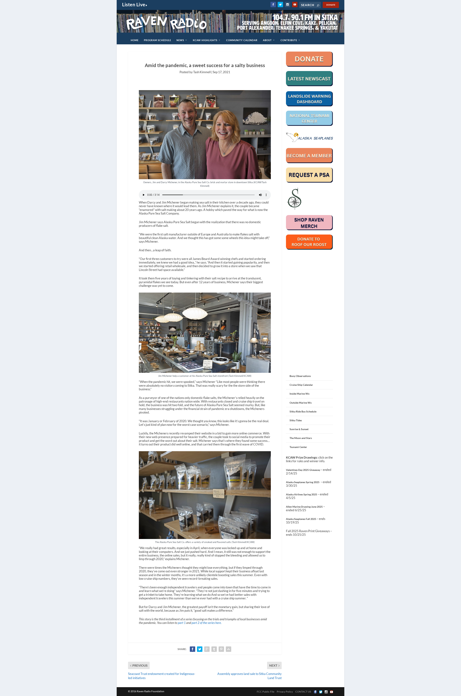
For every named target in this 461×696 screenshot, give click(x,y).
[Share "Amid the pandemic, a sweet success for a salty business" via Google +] (207, 649)
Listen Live (133, 4)
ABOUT (267, 40)
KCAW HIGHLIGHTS (205, 40)
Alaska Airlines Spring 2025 (301, 494)
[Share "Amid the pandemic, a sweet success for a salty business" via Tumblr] (214, 649)
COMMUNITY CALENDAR (242, 40)
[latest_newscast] (309, 85)
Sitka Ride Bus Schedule (303, 411)
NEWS (180, 40)
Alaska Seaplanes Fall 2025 (301, 518)
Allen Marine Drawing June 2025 (304, 506)
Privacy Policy (285, 691)
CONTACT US (303, 691)
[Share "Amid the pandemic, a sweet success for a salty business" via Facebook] (192, 649)
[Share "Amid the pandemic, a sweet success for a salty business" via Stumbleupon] (228, 649)
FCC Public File (265, 691)
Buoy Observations (300, 375)
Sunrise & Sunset (299, 429)
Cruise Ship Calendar (301, 384)
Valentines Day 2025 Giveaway (303, 469)
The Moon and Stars (301, 437)
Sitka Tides (296, 420)
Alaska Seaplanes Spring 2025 (302, 482)
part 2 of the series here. (207, 623)
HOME (134, 40)
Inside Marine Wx (300, 393)
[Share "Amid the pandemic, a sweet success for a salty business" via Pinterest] (221, 649)
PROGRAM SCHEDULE (157, 40)
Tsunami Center (298, 446)
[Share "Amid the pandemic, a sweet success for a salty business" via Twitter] (199, 649)
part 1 (182, 623)
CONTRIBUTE (289, 40)
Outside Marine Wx (301, 402)
